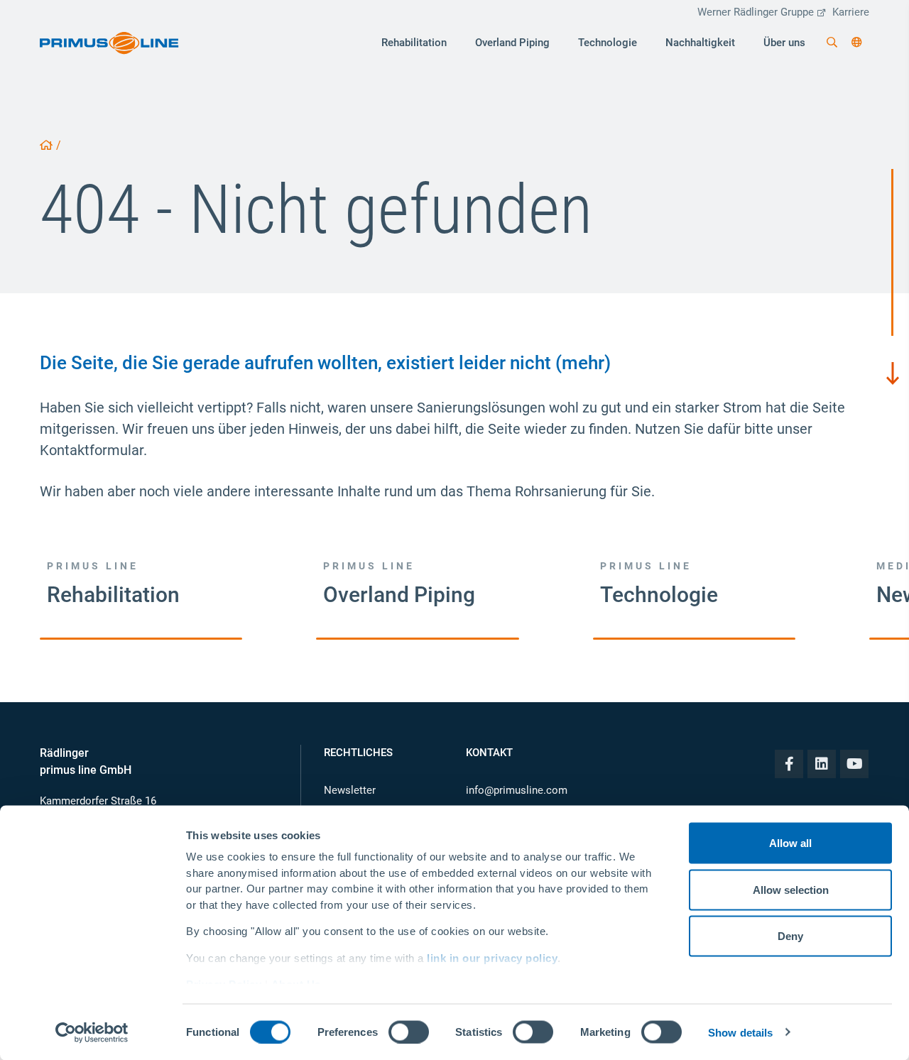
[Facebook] (789, 764)
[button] (856, 42)
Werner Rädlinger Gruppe (755, 12)
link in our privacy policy (492, 957)
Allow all (790, 843)
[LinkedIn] (821, 764)
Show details (740, 1032)
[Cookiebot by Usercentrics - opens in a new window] (92, 1032)
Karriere (850, 12)
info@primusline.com (516, 790)
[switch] (408, 1031)
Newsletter (350, 790)
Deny (790, 936)
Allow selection (791, 889)
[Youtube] (854, 764)
